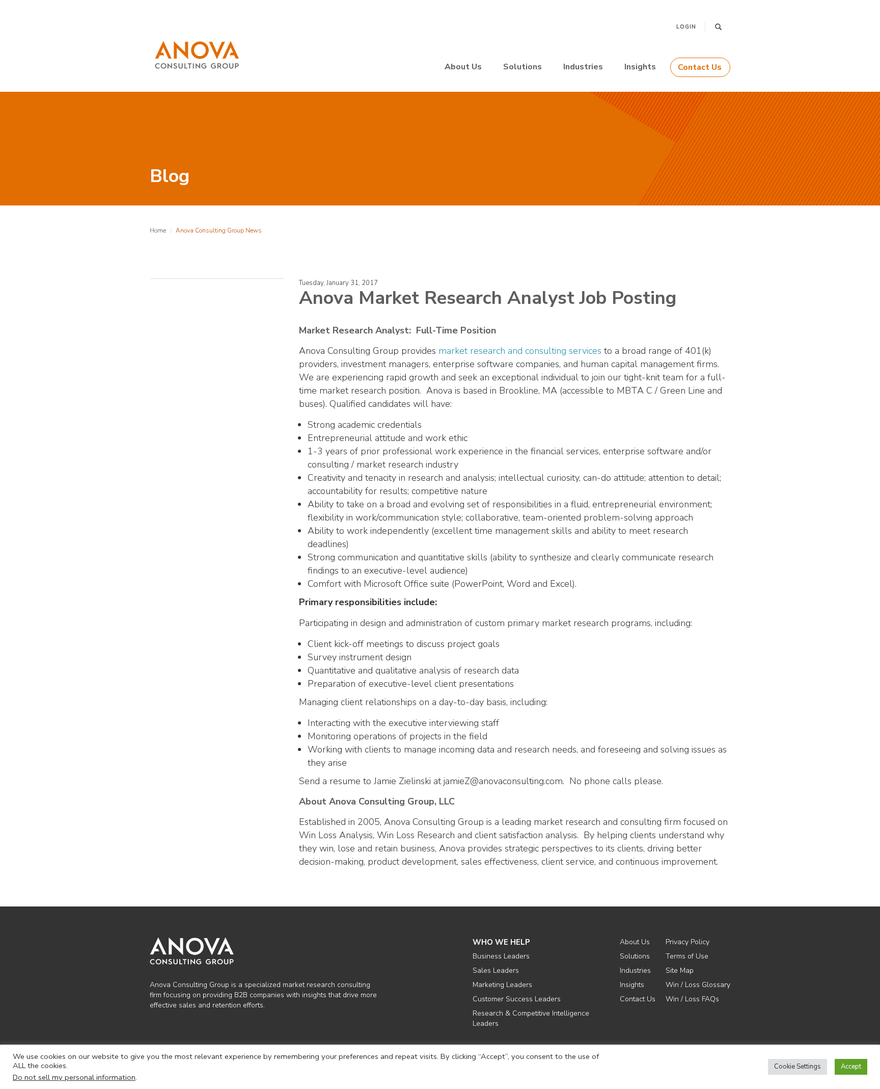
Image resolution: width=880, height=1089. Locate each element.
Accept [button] (851, 1066)
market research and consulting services (519, 351)
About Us (463, 66)
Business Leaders (501, 956)
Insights (640, 66)
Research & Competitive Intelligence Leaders (531, 1018)
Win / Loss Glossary (698, 985)
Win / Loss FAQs (692, 999)
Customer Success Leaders (517, 999)
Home (158, 230)
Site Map (680, 970)
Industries (583, 66)
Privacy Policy (687, 942)
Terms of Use (687, 956)
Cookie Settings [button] (797, 1066)
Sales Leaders (496, 970)
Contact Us (700, 67)
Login (686, 27)
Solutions (522, 66)
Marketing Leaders (502, 985)
